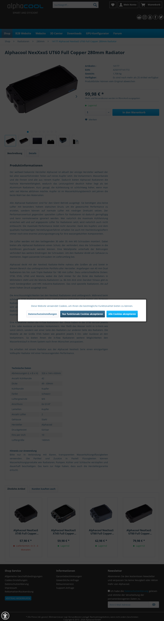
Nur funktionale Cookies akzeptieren (82, 313)
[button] (5, 615)
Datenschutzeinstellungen (42, 313)
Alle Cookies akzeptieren (122, 313)
